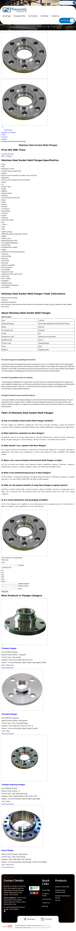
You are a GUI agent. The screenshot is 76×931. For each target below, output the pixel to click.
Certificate (44, 16)
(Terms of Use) (46, 925)
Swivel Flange (7, 850)
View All (57, 900)
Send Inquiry (8, 130)
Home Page (7, 16)
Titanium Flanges (8, 648)
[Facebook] (31, 894)
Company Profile (19, 16)
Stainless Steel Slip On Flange (62, 897)
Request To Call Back (8, 132)
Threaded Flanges (9, 714)
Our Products (33, 16)
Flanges (4, 139)
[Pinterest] (37, 894)
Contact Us (55, 16)
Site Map (45, 906)
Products (4, 137)
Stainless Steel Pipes (62, 887)
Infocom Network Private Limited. (40, 927)
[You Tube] (34, 894)
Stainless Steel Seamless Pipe (60, 891)
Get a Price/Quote (7, 154)
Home (3, 135)
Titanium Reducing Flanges (13, 784)
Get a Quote (64, 20)
